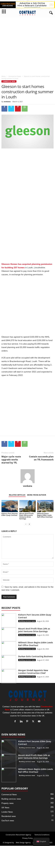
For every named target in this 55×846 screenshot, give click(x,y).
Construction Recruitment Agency (18, 835)
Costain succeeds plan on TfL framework (41, 458)
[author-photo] (27, 476)
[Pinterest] (18, 109)
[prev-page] (25, 524)
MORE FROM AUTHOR (36, 495)
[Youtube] (39, 722)
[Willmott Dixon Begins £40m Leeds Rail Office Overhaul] (45, 506)
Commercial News (14, 76)
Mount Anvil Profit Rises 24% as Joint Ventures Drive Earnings (26, 516)
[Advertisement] (27, 45)
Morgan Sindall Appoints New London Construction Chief (33, 671)
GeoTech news (7, 821)
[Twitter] (11, 109)
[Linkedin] (22, 722)
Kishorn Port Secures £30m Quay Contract (9, 514)
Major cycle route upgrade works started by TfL (11, 459)
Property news (7, 803)
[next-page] (29, 524)
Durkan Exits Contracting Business (35, 656)
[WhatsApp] (25, 109)
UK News (5, 807)
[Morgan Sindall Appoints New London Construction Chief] (8, 676)
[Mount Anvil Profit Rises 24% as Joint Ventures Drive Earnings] (27, 506)
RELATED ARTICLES (17, 495)
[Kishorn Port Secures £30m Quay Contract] (9, 506)
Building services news (27, 621)
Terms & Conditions (41, 835)
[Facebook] (4, 109)
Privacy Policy (27, 838)
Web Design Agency (23, 842)
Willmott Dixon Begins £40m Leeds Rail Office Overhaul (45, 515)
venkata (7, 101)
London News (7, 812)
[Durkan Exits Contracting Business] (8, 662)
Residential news (8, 816)
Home (3, 76)
